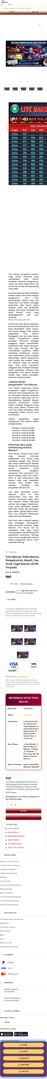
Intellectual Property (8, 873)
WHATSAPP (25, 1066)
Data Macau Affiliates (9, 947)
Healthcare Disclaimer (9, 905)
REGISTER (25, 1059)
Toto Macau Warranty (9, 901)
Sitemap (3, 877)
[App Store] (7, 1035)
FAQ (1, 939)
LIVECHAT (25, 1072)
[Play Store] (21, 1035)
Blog (2, 935)
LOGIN (11, 12)
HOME (25, 1046)
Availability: (11, 592)
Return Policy (5, 931)
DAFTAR (35, 12)
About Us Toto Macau (9, 861)
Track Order (5, 881)
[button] (39, 25)
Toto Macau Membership (10, 897)
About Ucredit (6, 943)
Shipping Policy (6, 889)
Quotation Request (8, 869)
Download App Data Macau (11, 919)
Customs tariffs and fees (10, 885)
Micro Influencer (6, 893)
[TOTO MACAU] (11, 4)
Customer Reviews (7, 927)
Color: (11, 599)
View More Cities (7, 1017)
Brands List (4, 923)
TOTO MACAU (11, 552)
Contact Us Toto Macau (10, 865)
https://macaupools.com (19, 320)
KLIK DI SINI (10, 686)
